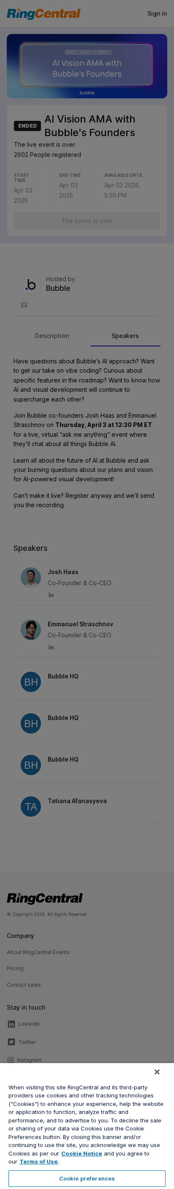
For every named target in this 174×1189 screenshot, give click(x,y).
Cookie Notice (81, 1153)
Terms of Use (38, 1161)
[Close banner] (157, 1072)
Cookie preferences (87, 1178)
